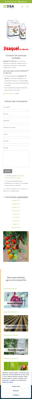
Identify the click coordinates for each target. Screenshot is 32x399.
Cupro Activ (16, 214)
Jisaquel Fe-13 (16, 204)
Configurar (16, 395)
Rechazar (16, 390)
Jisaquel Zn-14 (16, 207)
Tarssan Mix (16, 217)
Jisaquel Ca (16, 224)
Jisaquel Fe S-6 (16, 200)
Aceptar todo (16, 386)
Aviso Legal (16, 178)
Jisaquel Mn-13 (16, 210)
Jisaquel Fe (16, 221)
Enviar (7, 171)
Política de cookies (7, 382)
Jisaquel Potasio (16, 227)
